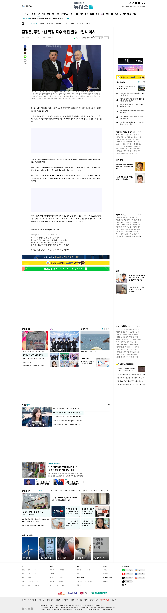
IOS (104, 585)
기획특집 (61, 577)
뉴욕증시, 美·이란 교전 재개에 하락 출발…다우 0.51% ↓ (72, 511)
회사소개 (24, 600)
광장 (107, 14)
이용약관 (79, 600)
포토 (112, 14)
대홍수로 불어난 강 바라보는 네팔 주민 (33, 358)
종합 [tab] (144, 82)
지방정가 (80, 23)
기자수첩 (119, 160)
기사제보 (72, 600)
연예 (97, 14)
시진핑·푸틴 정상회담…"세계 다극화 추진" (72, 484)
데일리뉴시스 (62, 581)
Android (105, 581)
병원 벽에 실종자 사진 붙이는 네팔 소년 (33, 366)
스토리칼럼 (61, 570)
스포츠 (92, 14)
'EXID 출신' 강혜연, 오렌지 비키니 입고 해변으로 (72, 523)
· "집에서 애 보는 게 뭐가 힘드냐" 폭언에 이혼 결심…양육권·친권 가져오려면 (130, 374)
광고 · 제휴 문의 (32, 600)
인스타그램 (141, 578)
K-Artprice (125, 6)
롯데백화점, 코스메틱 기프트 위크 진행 (33, 351)
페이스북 (141, 574)
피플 (118, 271)
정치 (38, 14)
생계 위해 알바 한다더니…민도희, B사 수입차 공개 (68, 413)
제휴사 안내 (42, 600)
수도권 (76, 14)
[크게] (108, 37)
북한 (67, 23)
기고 (60, 574)
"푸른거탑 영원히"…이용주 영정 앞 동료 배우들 (67, 417)
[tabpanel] (95, 343)
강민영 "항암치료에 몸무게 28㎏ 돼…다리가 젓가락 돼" (68, 421)
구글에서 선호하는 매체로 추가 (84, 38)
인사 (51, 585)
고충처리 (66, 600)
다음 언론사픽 (141, 570)
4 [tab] (108, 329)
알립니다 (114, 600)
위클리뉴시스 (141, 6)
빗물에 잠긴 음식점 (28, 362)
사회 (71, 14)
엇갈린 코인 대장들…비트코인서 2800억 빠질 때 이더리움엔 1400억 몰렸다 (35, 520)
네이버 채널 (128, 570)
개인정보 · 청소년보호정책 (91, 600)
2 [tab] (104, 329)
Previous (23, 482)
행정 (72, 23)
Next (82, 482)
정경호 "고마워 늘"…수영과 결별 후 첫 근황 (66, 409)
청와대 (42, 23)
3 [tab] (106, 329)
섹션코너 (52, 581)
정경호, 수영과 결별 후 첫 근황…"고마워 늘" (33, 513)
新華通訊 (105, 574)
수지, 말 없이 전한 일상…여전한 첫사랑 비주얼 (87, 523)
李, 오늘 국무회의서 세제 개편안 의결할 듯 (43, 484)
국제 (43, 14)
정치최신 (34, 23)
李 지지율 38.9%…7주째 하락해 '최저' (87, 362)
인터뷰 (51, 577)
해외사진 (87, 570)
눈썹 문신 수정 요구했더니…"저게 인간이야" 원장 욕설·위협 (88, 511)
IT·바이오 (64, 14)
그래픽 (78, 574)
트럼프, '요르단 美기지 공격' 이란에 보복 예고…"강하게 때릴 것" (44, 19)
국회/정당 (50, 23)
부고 (57, 585)
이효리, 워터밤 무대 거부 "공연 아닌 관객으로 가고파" (68, 425)
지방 (81, 14)
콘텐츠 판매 (50, 600)
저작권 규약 (58, 600)
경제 (48, 14)
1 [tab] (102, 329)
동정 (63, 585)
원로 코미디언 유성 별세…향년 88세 (33, 525)
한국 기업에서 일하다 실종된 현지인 (33, 355)
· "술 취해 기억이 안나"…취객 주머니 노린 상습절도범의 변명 (130, 378)
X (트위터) (128, 578)
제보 (134, 14)
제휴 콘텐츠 (127, 14)
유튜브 (128, 574)
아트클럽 (52, 574)
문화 (86, 14)
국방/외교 (59, 23)
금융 (53, 14)
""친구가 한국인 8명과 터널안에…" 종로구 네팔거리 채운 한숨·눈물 (62, 468)
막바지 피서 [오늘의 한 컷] (88, 351)
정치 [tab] (139, 82)
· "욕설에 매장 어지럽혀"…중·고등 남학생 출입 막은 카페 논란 (130, 384)
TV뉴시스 (118, 14)
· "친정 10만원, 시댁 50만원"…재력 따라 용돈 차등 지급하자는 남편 (130, 381)
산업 (57, 14)
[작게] (105, 37)
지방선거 (89, 23)
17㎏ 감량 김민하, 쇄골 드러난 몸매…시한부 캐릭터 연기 (64, 498)
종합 (40, 491)
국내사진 (79, 570)
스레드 (128, 581)
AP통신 (105, 570)
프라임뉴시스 (133, 6)
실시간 (33, 14)
